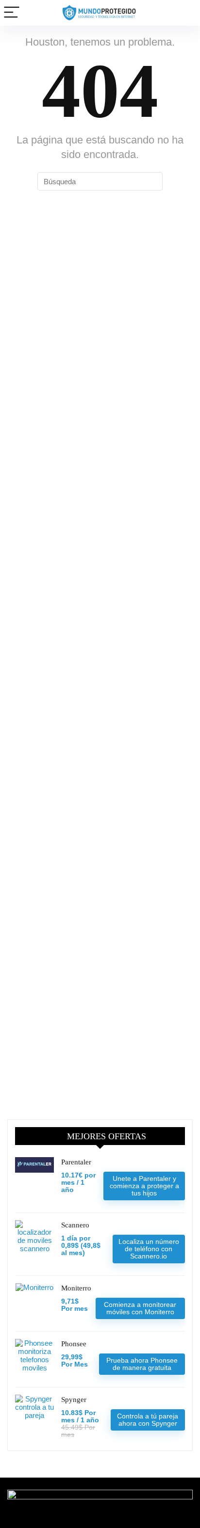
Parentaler (76, 1162)
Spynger (73, 1399)
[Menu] (11, 13)
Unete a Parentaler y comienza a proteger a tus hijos (144, 1186)
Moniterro (76, 1288)
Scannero (75, 1225)
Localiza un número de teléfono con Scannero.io (148, 1249)
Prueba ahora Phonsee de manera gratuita (142, 1363)
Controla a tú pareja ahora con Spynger (147, 1419)
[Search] (185, 13)
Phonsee (73, 1344)
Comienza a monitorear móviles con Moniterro (140, 1308)
